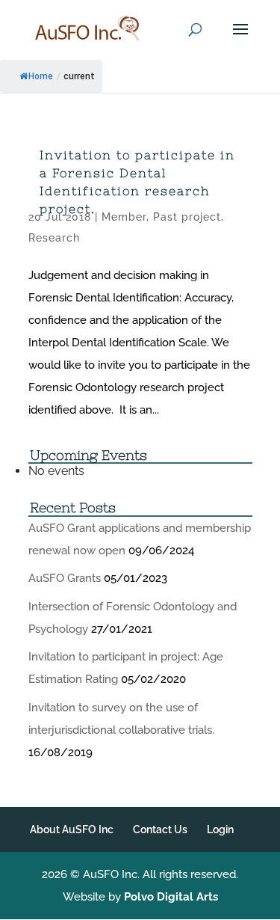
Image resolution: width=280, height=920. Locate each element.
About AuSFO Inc (71, 829)
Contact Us (160, 829)
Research (54, 238)
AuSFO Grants (64, 578)
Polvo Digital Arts (171, 897)
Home (40, 76)
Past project (187, 217)
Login (220, 829)
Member (124, 217)
